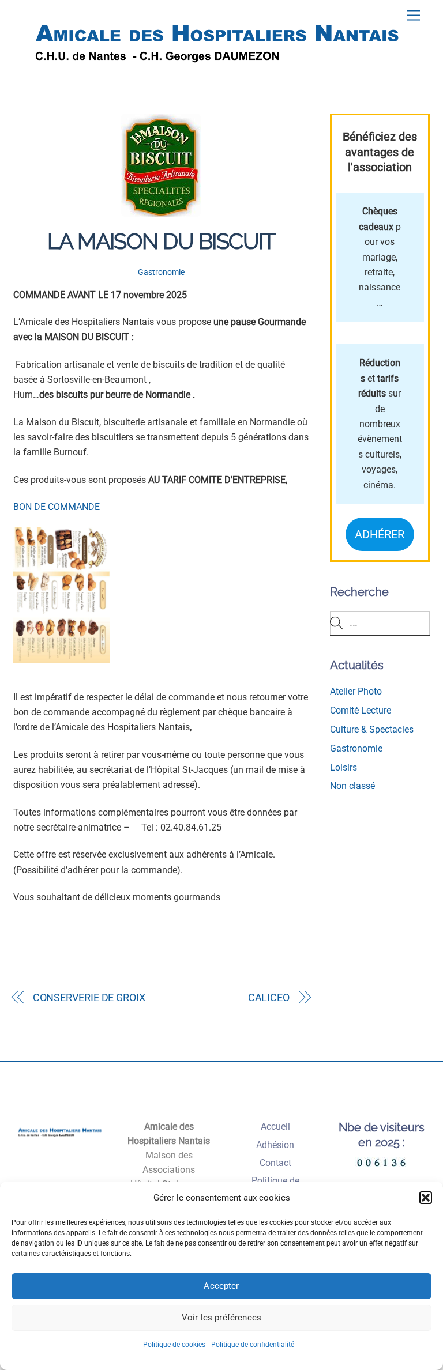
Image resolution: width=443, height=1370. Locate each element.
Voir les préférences (221, 1317)
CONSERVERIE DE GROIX (89, 997)
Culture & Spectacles (372, 729)
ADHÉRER (379, 534)
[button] (425, 1197)
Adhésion (275, 1144)
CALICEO (269, 997)
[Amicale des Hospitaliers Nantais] (218, 75)
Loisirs (343, 767)
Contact (275, 1162)
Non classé (352, 785)
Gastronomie (161, 272)
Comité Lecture (360, 710)
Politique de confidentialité (252, 1345)
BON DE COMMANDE (56, 506)
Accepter (221, 1286)
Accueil (275, 1126)
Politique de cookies (174, 1345)
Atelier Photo (356, 691)
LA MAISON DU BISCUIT (161, 241)
